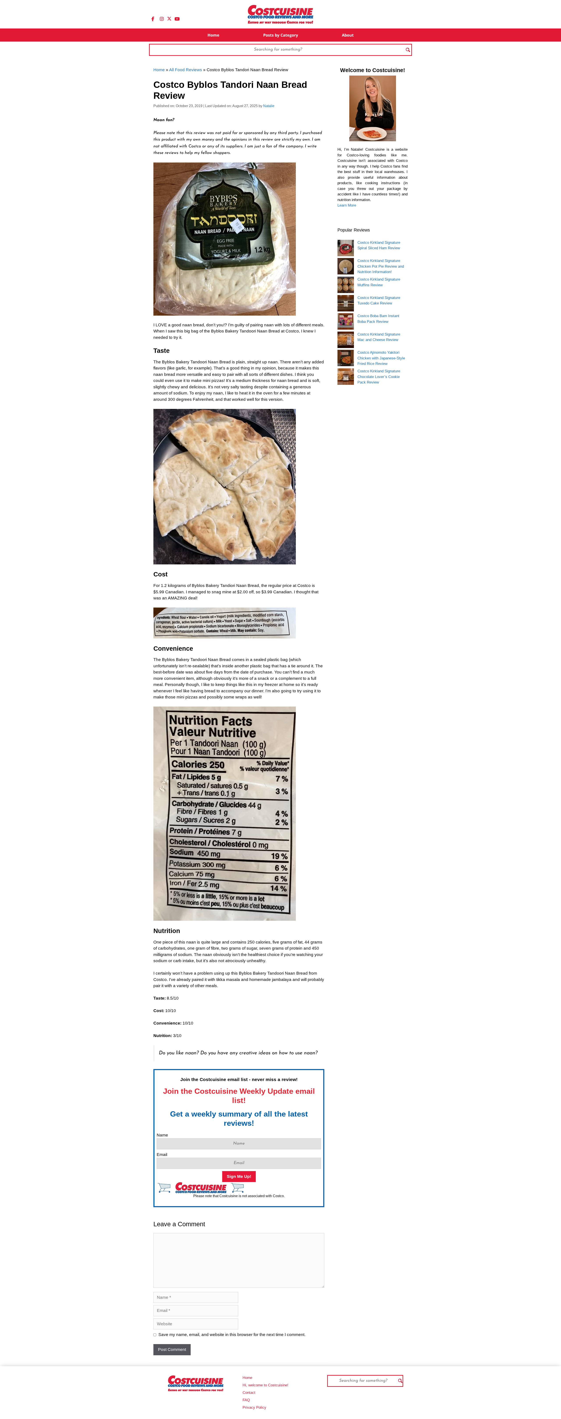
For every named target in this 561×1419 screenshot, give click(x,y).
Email (162, 1154)
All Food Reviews (185, 69)
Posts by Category (280, 35)
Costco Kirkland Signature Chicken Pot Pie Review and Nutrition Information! (380, 266)
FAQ (246, 1400)
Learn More (346, 205)
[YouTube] (177, 18)
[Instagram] (161, 18)
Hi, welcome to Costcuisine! (265, 1385)
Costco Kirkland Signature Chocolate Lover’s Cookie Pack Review (378, 376)
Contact (249, 1393)
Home (213, 35)
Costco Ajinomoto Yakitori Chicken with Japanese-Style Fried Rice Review (381, 358)
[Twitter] (169, 18)
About (348, 35)
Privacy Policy (254, 1407)
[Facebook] (152, 18)
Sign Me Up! (239, 1176)
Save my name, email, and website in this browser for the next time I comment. (231, 1334)
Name (162, 1135)
